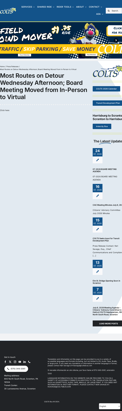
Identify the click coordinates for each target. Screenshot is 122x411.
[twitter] (10, 362)
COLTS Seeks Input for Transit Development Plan (106, 239)
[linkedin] (24, 362)
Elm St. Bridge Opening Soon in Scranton (106, 282)
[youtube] (20, 362)
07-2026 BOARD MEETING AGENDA (105, 170)
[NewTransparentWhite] (8, 8)
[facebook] (5, 362)
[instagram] (15, 362)
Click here (4, 110)
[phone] (29, 362)
